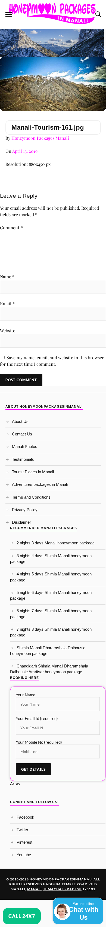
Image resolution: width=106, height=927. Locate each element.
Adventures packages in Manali (40, 484)
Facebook (25, 817)
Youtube (24, 854)
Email (7, 303)
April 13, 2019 (25, 151)
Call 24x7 (21, 916)
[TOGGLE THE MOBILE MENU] (8, 14)
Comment (11, 227)
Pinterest (24, 842)
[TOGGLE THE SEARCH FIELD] (97, 14)
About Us (20, 421)
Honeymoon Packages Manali (40, 138)
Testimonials (23, 459)
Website (7, 330)
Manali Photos (24, 446)
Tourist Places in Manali (33, 471)
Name (7, 276)
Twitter (22, 829)
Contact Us (22, 434)
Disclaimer (21, 522)
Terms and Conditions (31, 497)
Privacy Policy (25, 509)
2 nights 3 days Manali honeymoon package (56, 543)
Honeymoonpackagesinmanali (61, 879)
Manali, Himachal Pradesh (54, 889)
